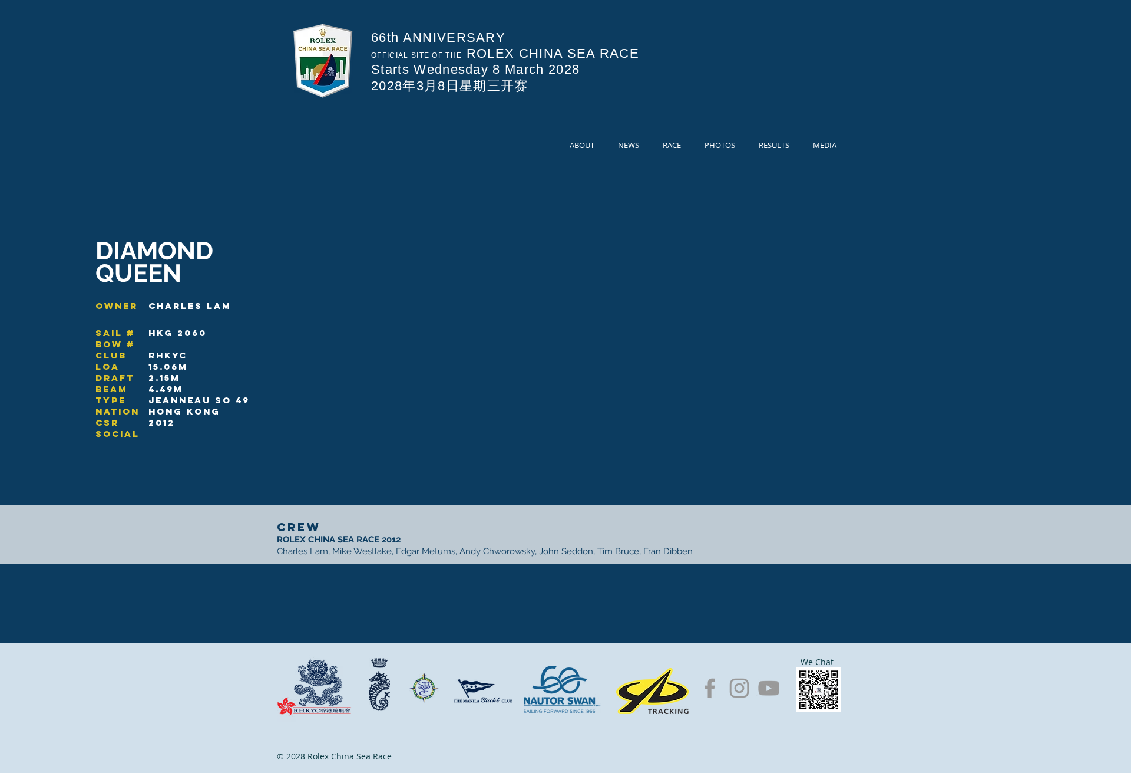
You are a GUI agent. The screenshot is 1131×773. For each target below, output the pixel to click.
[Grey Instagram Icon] (739, 688)
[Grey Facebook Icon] (710, 688)
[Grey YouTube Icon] (769, 688)
